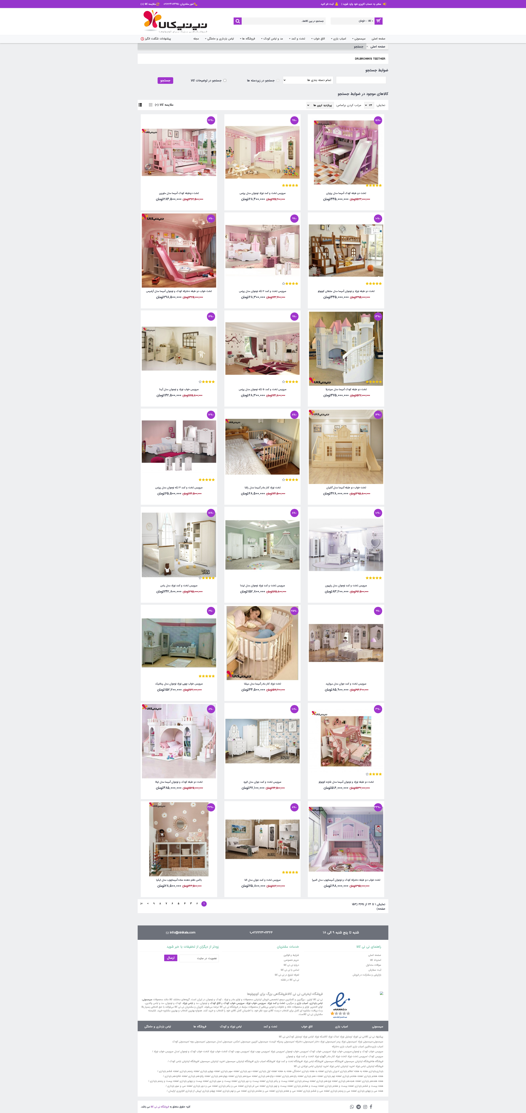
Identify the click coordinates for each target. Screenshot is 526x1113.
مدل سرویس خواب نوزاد (166, 1051)
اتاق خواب (307, 1027)
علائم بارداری (346, 1071)
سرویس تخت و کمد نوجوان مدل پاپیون (346, 586)
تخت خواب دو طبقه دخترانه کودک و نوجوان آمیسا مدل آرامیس (179, 291)
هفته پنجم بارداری (189, 1071)
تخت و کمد (270, 1027)
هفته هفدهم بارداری (372, 1081)
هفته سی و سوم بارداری (179, 1086)
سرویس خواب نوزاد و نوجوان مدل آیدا (179, 389)
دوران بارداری (331, 1071)
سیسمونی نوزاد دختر (325, 1042)
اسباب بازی (302, 1003)
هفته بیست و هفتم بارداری (338, 1086)
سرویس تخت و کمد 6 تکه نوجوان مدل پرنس (262, 291)
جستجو (358, 46)
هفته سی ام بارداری (254, 1086)
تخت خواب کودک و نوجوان (194, 1051)
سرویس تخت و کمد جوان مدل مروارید (346, 684)
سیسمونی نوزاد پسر (346, 1042)
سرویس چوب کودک (238, 1051)
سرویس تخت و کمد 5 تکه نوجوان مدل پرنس (262, 389)
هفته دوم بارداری (248, 1071)
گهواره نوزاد (320, 1056)
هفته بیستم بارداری (304, 1081)
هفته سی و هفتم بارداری (288, 1091)
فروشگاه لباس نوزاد (313, 1061)
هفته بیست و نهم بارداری (278, 1086)
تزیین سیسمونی (249, 1042)
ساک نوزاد (333, 1037)
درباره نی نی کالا (291, 965)
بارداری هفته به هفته (365, 1071)
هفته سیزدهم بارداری (245, 1076)
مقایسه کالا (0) (164, 105)
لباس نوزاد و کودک (231, 1027)
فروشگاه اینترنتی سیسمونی (357, 1061)
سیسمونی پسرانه (285, 1042)
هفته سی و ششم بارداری (315, 1091)
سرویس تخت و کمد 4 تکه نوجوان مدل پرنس (179, 488)
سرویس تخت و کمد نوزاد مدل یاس (178, 586)
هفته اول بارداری (267, 1071)
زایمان (171, 1091)
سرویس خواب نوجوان (296, 1051)
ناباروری (180, 1091)
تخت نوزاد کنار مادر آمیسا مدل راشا (262, 488)
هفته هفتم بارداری (373, 1076)
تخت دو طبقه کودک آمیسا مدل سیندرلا (346, 389)
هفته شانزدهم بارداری (175, 1076)
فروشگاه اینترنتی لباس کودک (183, 1061)
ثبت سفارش (374, 970)
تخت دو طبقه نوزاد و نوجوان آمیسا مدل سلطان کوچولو (346, 291)
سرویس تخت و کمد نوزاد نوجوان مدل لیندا (262, 586)
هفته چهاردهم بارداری (221, 1076)
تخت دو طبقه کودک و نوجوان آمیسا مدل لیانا (178, 782)
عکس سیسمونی (231, 1042)
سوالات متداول (373, 965)
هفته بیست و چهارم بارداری (193, 1081)
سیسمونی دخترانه (304, 1042)
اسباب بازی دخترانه (341, 1046)
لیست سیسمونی (266, 1042)
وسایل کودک (294, 1037)
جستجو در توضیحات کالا (207, 80)
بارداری (379, 1071)
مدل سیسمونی (213, 1042)
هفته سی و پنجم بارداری (343, 1091)
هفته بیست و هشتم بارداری (308, 1086)
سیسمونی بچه (197, 1042)
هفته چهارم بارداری (209, 1071)
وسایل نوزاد (346, 1037)
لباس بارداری (316, 1003)
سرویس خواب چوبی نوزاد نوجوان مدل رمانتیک (179, 684)
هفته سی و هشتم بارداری (260, 1091)
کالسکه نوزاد (321, 1037)
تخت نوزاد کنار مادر (336, 1056)
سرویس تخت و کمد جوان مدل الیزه (262, 782)
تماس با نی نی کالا (290, 970)
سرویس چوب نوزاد (259, 1051)
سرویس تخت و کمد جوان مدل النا (263, 880)
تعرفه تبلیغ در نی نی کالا (287, 975)
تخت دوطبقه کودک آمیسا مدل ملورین (179, 193)
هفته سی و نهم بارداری (234, 1091)
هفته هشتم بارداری (351, 1076)
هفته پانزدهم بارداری (198, 1076)
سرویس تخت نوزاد (357, 1056)
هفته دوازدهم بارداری (268, 1076)
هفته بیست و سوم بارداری (222, 1081)
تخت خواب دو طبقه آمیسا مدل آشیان (346, 488)
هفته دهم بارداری (312, 1076)
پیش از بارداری (193, 1091)
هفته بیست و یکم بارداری (279, 1081)
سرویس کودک (375, 1056)
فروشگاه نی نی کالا (160, 1107)
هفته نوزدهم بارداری (326, 1081)
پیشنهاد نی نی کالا (374, 1037)
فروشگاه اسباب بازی (264, 1061)
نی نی (362, 1037)
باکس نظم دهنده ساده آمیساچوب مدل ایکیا (179, 880)
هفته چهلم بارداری (211, 1091)
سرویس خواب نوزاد (256, 1003)
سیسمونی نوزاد (365, 1042)
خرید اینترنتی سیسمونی (212, 1061)
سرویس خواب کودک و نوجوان (367, 1051)
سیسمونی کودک (180, 1042)
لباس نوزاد (188, 1003)
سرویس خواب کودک (234, 1003)
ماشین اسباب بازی (362, 1046)
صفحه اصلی (377, 46)
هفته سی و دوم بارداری (204, 1086)
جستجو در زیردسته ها (261, 80)
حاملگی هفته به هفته (289, 1071)
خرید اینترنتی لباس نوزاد (341, 1066)
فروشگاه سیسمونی (333, 1061)
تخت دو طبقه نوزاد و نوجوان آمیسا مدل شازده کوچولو (346, 782)
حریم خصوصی (291, 960)
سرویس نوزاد (277, 1051)
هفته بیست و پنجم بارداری (163, 1081)
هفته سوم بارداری (229, 1071)
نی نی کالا (283, 1037)
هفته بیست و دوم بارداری (251, 1081)
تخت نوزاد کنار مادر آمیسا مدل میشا (262, 684)
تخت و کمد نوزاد (276, 1003)
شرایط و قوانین (291, 955)
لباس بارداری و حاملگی (157, 1027)
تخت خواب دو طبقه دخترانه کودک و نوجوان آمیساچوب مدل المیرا (346, 880)
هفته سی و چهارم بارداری (370, 1091)
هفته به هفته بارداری (312, 1071)
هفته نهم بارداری (332, 1076)
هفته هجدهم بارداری (349, 1081)
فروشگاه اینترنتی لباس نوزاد (369, 1066)
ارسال (170, 957)
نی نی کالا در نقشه (290, 980)
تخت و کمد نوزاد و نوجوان (299, 1056)
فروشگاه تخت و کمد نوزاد (289, 1061)
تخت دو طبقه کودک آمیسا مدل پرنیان (346, 193)
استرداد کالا (375, 960)
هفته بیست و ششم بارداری (368, 1086)
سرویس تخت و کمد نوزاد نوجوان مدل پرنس (263, 193)
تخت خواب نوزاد (218, 1051)
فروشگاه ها (200, 1027)
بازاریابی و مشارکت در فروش (367, 975)
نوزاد (355, 1037)
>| (142, 904)
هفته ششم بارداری (168, 1071)
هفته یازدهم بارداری (292, 1076)
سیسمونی (147, 999)
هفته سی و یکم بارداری (230, 1086)
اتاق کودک (215, 1003)
